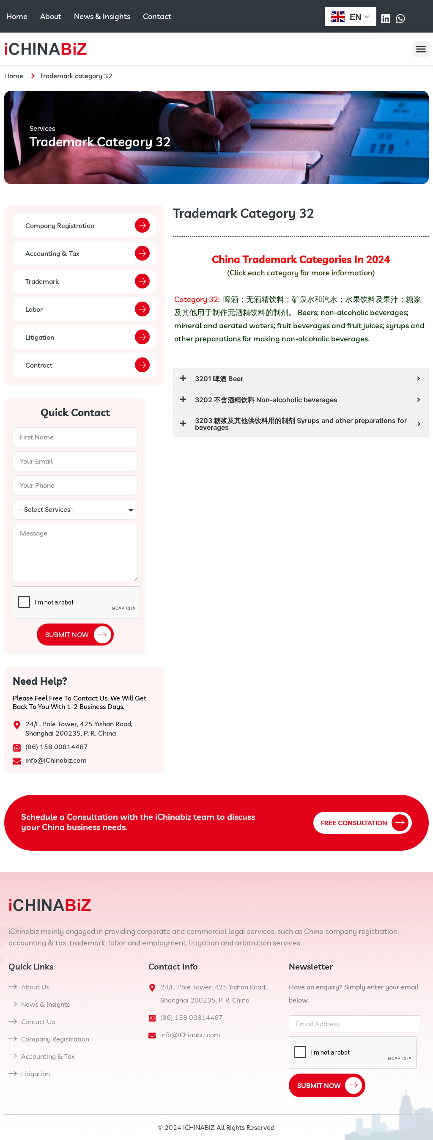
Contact (157, 16)
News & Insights (102, 16)
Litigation (39, 337)
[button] (421, 49)
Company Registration (59, 225)
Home (16, 16)
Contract (38, 365)
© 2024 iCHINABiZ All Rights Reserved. (216, 1127)
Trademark (42, 281)
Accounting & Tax (52, 253)
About (50, 16)
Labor (34, 309)
